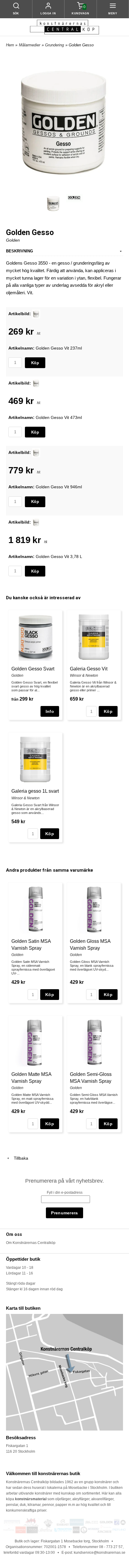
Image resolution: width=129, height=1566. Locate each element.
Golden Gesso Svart (32, 668)
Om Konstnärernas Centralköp (31, 1243)
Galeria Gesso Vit (88, 668)
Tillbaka (19, 1158)
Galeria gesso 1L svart (35, 791)
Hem (10, 45)
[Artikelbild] (36, 313)
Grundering (54, 45)
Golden (13, 240)
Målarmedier (29, 45)
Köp (35, 363)
